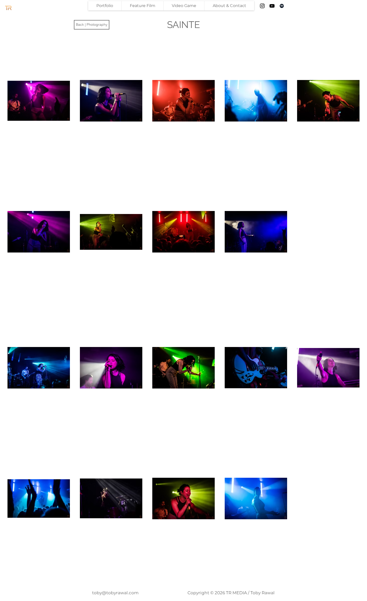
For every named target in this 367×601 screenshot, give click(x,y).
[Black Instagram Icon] (262, 6)
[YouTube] (272, 6)
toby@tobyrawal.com (115, 592)
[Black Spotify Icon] (282, 6)
